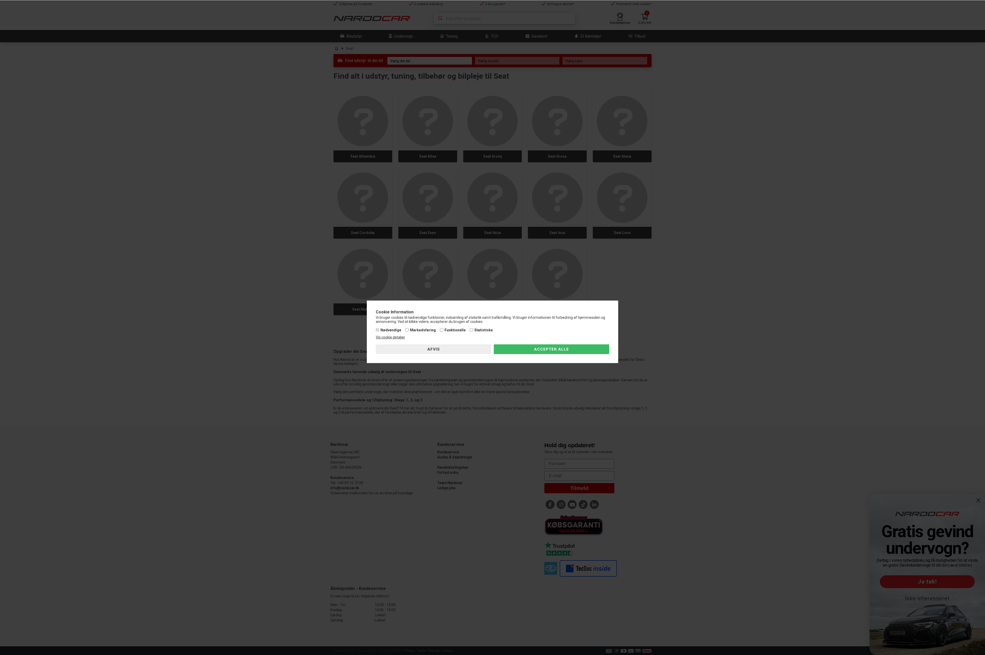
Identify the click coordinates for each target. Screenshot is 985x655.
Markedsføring (423, 330)
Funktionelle (455, 330)
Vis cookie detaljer (390, 337)
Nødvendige (390, 330)
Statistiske (483, 330)
